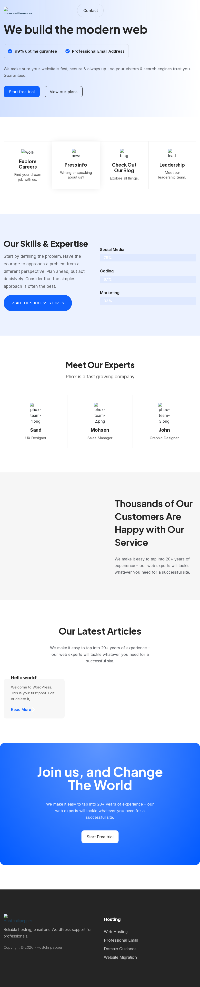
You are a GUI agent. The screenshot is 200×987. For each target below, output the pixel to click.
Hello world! (24, 677)
